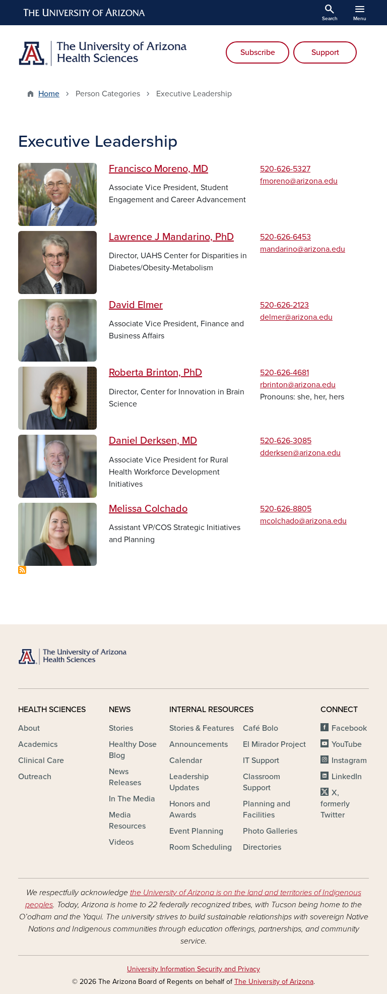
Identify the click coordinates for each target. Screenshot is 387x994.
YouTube (347, 744)
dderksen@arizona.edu (300, 453)
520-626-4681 (284, 373)
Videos (121, 842)
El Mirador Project (274, 744)
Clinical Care (41, 760)
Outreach (34, 777)
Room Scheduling (200, 847)
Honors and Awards (189, 809)
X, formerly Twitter (335, 804)
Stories (121, 728)
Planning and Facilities (266, 809)
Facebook (349, 728)
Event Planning (196, 831)
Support (325, 52)
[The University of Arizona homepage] (84, 12)
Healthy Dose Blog (133, 750)
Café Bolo (260, 728)
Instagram (349, 760)
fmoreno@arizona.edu (299, 181)
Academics (37, 744)
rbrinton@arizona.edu (298, 385)
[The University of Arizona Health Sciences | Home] (102, 53)
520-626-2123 (284, 305)
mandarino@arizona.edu (302, 249)
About (29, 728)
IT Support (261, 760)
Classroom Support (261, 782)
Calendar (185, 760)
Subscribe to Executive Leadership (22, 570)
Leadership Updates (189, 782)
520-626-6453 (285, 237)
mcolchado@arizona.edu (303, 521)
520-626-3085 (285, 441)
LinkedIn (347, 777)
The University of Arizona (273, 981)
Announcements (198, 744)
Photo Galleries (270, 831)
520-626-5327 (285, 169)
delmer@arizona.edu (296, 317)
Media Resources (127, 820)
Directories (262, 847)
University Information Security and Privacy (193, 969)
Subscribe (257, 52)
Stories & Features (201, 728)
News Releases (125, 777)
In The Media (132, 799)
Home (48, 94)
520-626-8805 (285, 509)
